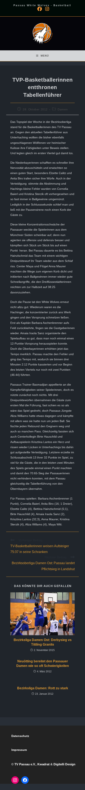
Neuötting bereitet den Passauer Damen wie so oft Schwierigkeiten (42, 663)
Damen (63, 109)
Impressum (19, 749)
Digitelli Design (64, 764)
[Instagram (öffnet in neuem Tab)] (46, 9)
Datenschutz (20, 736)
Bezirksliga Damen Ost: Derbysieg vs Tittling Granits (43, 642)
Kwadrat (43, 764)
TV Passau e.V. (25, 764)
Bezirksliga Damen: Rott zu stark (42, 688)
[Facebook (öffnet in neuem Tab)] (40, 9)
